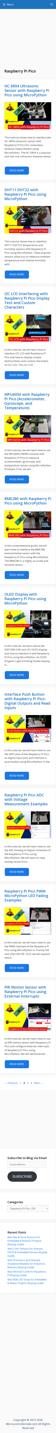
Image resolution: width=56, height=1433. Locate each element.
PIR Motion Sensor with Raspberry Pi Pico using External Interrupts (25, 992)
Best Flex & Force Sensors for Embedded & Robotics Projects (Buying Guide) (24, 1241)
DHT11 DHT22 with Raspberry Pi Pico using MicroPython (25, 194)
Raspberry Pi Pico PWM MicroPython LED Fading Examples (26, 896)
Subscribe (22, 1176)
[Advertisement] (28, 41)
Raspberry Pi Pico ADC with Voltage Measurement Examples (26, 799)
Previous (11, 1083)
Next (38, 1083)
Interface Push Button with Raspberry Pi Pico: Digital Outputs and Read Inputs (27, 701)
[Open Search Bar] (51, 4)
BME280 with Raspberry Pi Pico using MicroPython (27, 501)
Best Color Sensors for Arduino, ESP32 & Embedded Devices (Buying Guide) (27, 1252)
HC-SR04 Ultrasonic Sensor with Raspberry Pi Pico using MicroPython (26, 90)
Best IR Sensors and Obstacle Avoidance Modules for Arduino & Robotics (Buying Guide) (26, 1264)
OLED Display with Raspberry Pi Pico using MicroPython (25, 599)
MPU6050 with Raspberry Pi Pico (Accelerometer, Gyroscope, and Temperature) (26, 401)
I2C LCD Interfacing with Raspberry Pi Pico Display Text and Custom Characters (26, 300)
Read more (17, 170)
